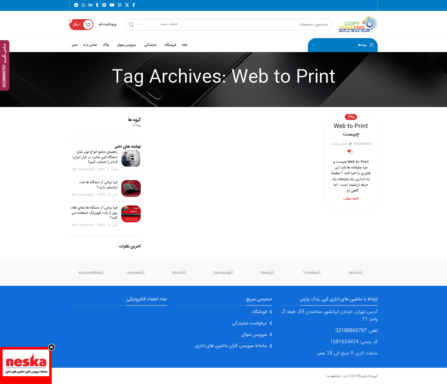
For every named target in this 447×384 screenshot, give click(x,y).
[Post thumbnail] (131, 161)
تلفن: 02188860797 (357, 331)
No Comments (83, 169)
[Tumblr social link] (97, 5)
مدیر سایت (339, 144)
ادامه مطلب (351, 199)
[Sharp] (267, 273)
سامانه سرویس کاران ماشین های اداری (231, 346)
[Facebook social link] (134, 5)
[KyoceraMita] (91, 273)
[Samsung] (223, 273)
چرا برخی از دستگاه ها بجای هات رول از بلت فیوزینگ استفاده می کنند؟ (93, 213)
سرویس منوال (254, 335)
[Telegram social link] (76, 5)
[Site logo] (358, 25)
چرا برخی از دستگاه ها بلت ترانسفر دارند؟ (98, 185)
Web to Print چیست (351, 130)
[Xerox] (356, 273)
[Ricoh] (180, 273)
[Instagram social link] (119, 5)
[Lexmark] (135, 273)
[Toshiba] (311, 273)
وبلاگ (350, 116)
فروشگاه (259, 312)
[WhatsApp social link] (83, 5)
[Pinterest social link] (104, 5)
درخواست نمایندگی (249, 323)
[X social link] (127, 5)
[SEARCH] (131, 25)
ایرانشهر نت (333, 376)
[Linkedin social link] (90, 5)
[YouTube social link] (112, 5)
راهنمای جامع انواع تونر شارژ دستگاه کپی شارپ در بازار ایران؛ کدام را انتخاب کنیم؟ (94, 157)
